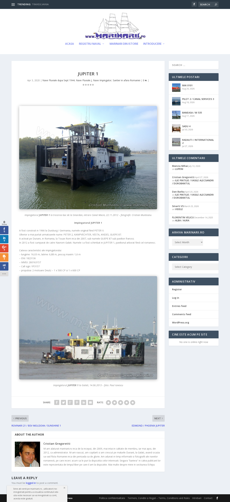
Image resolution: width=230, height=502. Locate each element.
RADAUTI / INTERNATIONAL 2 (198, 141)
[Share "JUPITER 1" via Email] (90, 402)
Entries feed (179, 306)
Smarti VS (178, 206)
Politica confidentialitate (112, 498)
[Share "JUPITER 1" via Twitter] (63, 402)
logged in (31, 483)
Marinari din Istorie (124, 44)
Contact (208, 498)
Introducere (152, 44)
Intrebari (196, 498)
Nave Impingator (102, 80)
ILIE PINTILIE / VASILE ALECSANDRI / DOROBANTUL (193, 182)
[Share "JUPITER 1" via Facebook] (56, 402)
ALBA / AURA (182, 220)
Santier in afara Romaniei (126, 80)
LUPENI (179, 169)
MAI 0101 (187, 85)
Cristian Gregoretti (56, 443)
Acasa (69, 44)
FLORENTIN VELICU (183, 217)
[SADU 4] (176, 128)
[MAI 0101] (176, 87)
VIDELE (179, 209)
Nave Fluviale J (84, 80)
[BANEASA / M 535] (176, 115)
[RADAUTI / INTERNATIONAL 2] (176, 142)
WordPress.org (180, 322)
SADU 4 (186, 126)
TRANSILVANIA (40, 4)
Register (177, 289)
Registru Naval (90, 44)
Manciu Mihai (180, 166)
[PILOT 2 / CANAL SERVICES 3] (176, 101)
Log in (175, 297)
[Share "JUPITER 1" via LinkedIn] (83, 402)
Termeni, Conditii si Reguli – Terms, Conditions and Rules (159, 498)
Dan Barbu (178, 191)
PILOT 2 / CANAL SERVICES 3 (198, 99)
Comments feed (181, 314)
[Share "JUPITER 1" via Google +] (70, 402)
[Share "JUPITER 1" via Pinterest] (77, 402)
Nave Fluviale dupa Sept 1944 (58, 80)
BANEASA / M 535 (192, 112)
